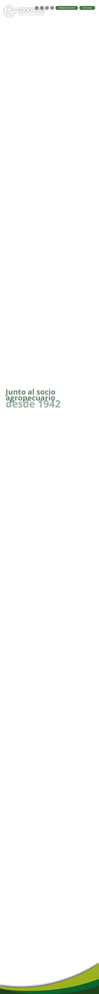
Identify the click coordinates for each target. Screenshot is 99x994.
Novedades (76, 36)
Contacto (89, 36)
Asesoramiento (61, 36)
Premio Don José (67, 8)
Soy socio (87, 8)
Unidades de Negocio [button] (39, 36)
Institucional (18, 36)
